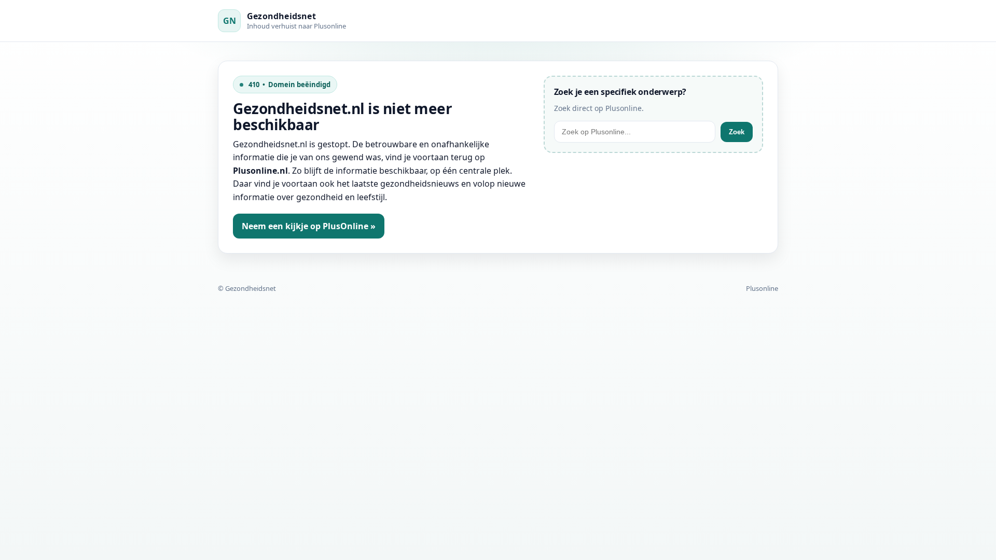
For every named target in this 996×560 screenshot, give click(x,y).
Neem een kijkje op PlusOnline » (309, 226)
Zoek (736, 132)
